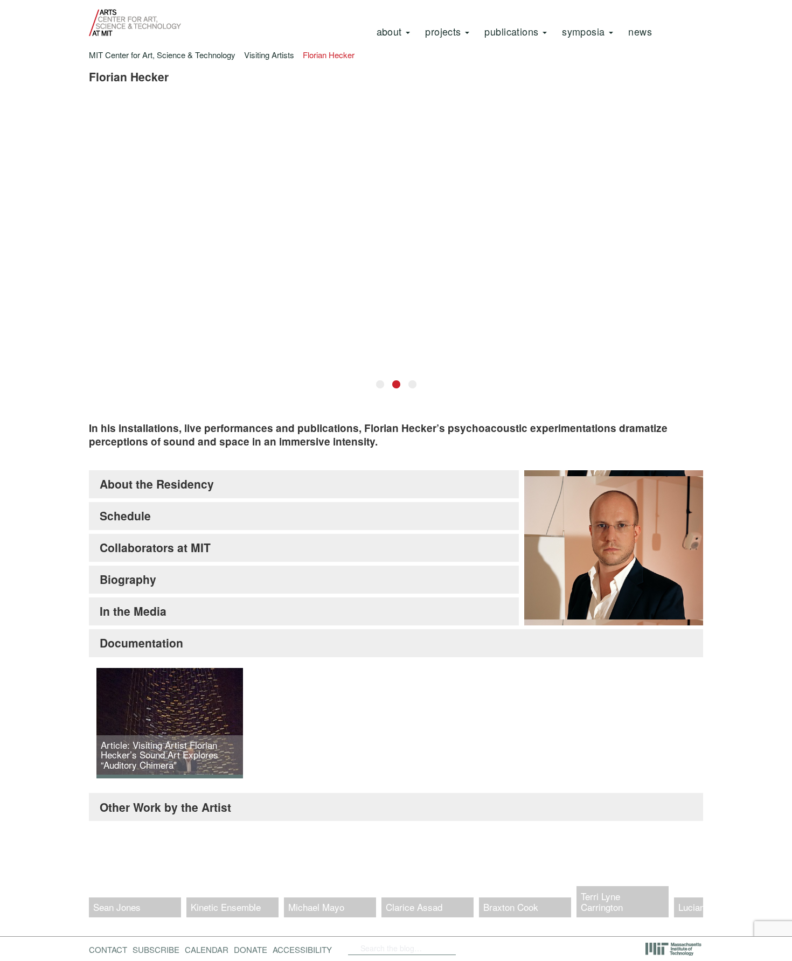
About (391, 31)
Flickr (491, 948)
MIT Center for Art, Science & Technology (162, 54)
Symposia (585, 31)
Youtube (518, 948)
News (640, 31)
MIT (674, 949)
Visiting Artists (269, 54)
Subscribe (156, 949)
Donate (250, 949)
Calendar (206, 949)
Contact (108, 949)
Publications (512, 31)
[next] (686, 883)
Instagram (546, 948)
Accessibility (302, 949)
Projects (444, 31)
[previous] (106, 883)
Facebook (474, 948)
